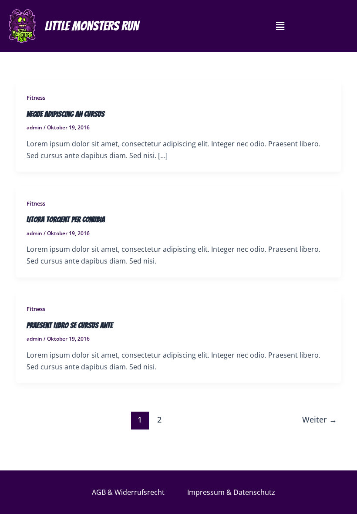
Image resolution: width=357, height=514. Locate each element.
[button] (280, 25)
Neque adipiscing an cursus (65, 114)
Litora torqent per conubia (66, 219)
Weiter (319, 419)
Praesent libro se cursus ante (70, 325)
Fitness (36, 97)
